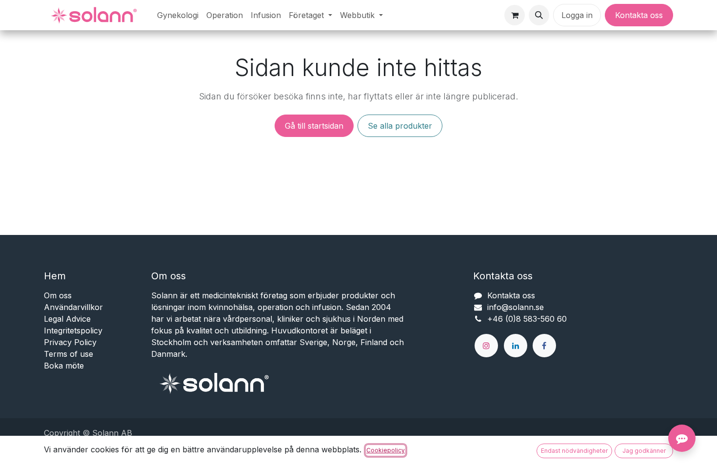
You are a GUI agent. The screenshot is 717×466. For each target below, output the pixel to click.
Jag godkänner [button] (644, 450)
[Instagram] (486, 345)
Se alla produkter (400, 126)
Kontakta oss (639, 15)
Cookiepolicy (385, 450)
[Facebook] (544, 345)
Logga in (577, 15)
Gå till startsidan (314, 126)
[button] (539, 15)
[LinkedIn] (515, 345)
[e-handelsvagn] (514, 15)
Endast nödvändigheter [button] (574, 450)
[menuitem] (177, 15)
